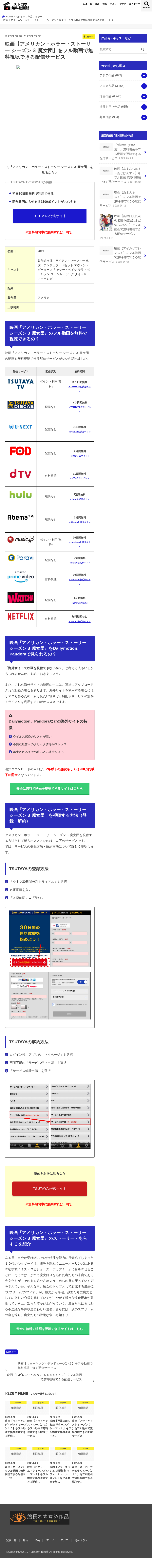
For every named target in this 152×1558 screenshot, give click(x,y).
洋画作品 (110, 96)
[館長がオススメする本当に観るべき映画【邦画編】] (40, 1518)
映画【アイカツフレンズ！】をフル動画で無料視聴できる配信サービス (120, 255)
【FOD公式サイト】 (80, 456)
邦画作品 (109, 117)
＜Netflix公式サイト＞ (80, 621)
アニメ (113, 4)
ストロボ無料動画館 (36, 1551)
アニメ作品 (112, 85)
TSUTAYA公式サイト (49, 216)
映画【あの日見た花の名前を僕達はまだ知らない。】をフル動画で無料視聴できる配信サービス (120, 227)
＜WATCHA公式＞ (80, 603)
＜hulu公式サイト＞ (80, 499)
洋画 (105, 4)
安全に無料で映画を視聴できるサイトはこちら (49, 788)
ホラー (12, 1351)
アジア (123, 4)
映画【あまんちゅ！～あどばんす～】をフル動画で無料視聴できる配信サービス (120, 175)
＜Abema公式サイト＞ (79, 522)
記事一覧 (87, 4)
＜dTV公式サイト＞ (79, 478)
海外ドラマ (134, 4)
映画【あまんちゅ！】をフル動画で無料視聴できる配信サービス (120, 199)
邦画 (97, 4)
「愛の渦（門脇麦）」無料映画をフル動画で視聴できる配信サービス (120, 151)
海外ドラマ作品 (114, 106)
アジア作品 (111, 75)
